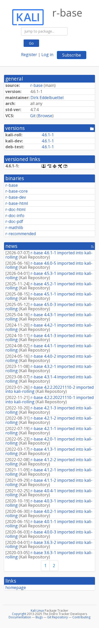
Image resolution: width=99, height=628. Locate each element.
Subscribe (71, 55)
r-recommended (20, 233)
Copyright (19, 614)
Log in (47, 54)
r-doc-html (15, 209)
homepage (15, 587)
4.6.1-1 (48, 135)
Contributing (81, 617)
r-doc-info (14, 215)
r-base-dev (15, 197)
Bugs (39, 617)
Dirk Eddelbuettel (46, 97)
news (11, 246)
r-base (36, 85)
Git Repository (57, 617)
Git (33, 115)
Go (31, 43)
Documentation (20, 617)
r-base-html (16, 203)
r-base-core (16, 191)
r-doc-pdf (14, 221)
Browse (45, 115)
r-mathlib (14, 227)
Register (29, 54)
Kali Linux (37, 610)
